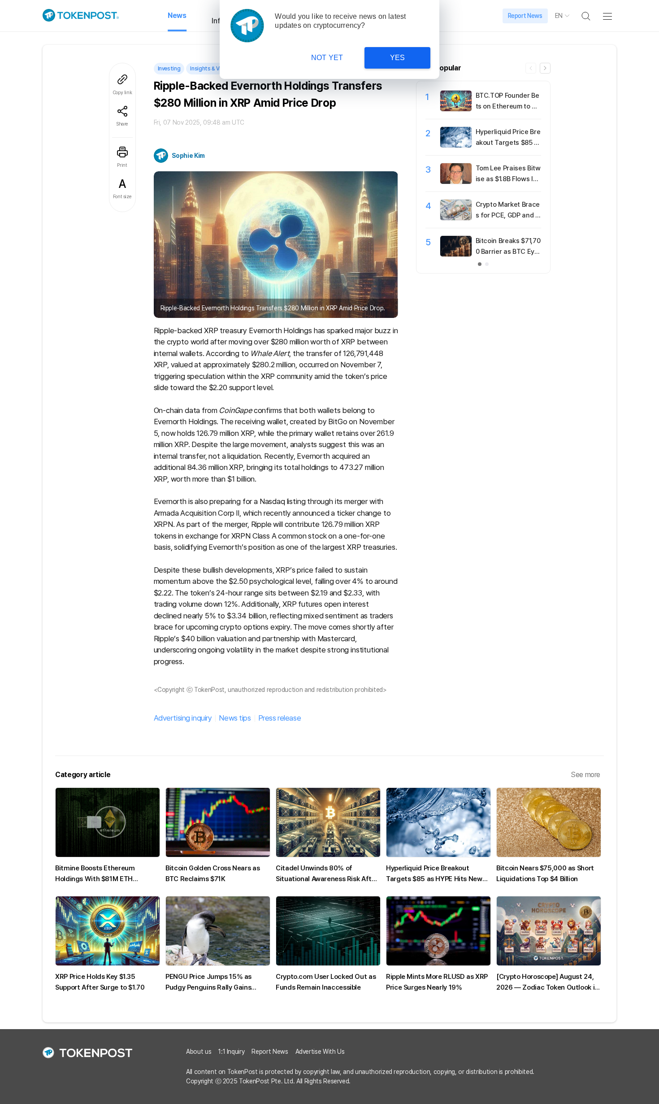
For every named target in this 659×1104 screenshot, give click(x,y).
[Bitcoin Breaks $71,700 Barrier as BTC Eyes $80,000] (456, 254)
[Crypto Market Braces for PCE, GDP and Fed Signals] (456, 218)
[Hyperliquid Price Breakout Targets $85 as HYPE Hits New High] (456, 145)
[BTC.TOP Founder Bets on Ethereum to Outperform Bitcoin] (456, 109)
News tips (235, 717)
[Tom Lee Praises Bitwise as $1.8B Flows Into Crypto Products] (456, 181)
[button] (545, 68)
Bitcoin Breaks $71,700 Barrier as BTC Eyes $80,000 (508, 251)
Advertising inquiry (183, 717)
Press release (279, 717)
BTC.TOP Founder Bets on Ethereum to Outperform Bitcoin (508, 106)
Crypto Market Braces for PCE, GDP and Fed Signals (508, 215)
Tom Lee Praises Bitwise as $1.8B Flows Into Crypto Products (508, 179)
